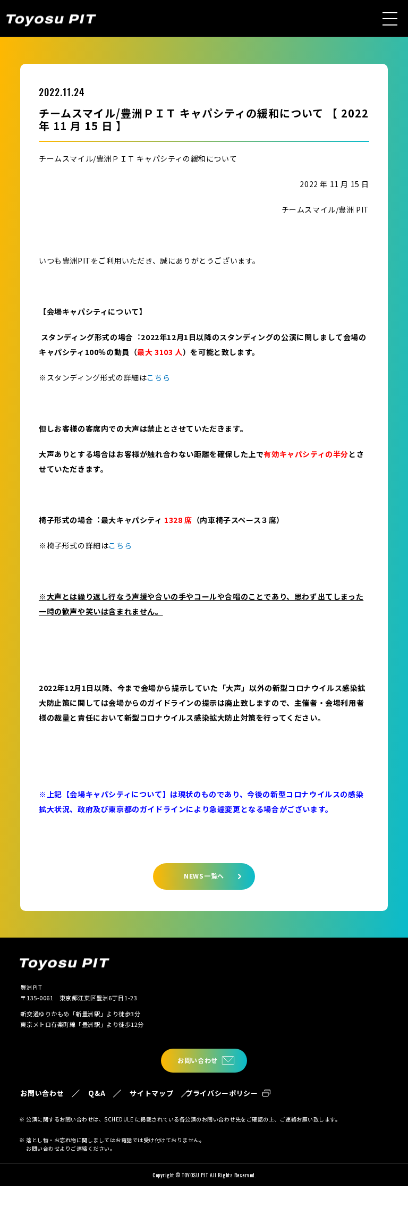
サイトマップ (151, 1093)
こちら (158, 377)
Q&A (96, 1093)
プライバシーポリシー (221, 1093)
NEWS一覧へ (204, 875)
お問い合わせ (197, 1060)
